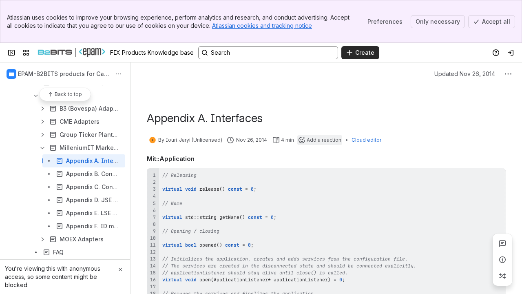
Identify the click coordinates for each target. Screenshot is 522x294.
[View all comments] (502, 243)
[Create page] (502, 276)
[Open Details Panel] (502, 259)
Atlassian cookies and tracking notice (262, 25)
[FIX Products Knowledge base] (71, 52)
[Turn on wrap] (481, 177)
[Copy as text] (495, 177)
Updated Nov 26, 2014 (464, 73)
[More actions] (119, 74)
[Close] (120, 269)
